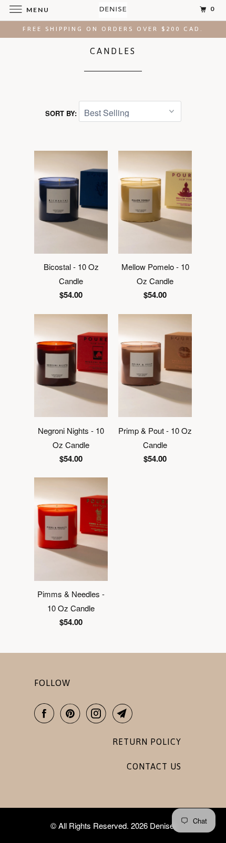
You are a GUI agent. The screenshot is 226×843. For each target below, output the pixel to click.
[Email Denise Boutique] (124, 713)
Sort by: (62, 113)
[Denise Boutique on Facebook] (46, 713)
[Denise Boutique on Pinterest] (72, 713)
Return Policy (146, 741)
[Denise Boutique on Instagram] (98, 713)
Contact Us (154, 766)
